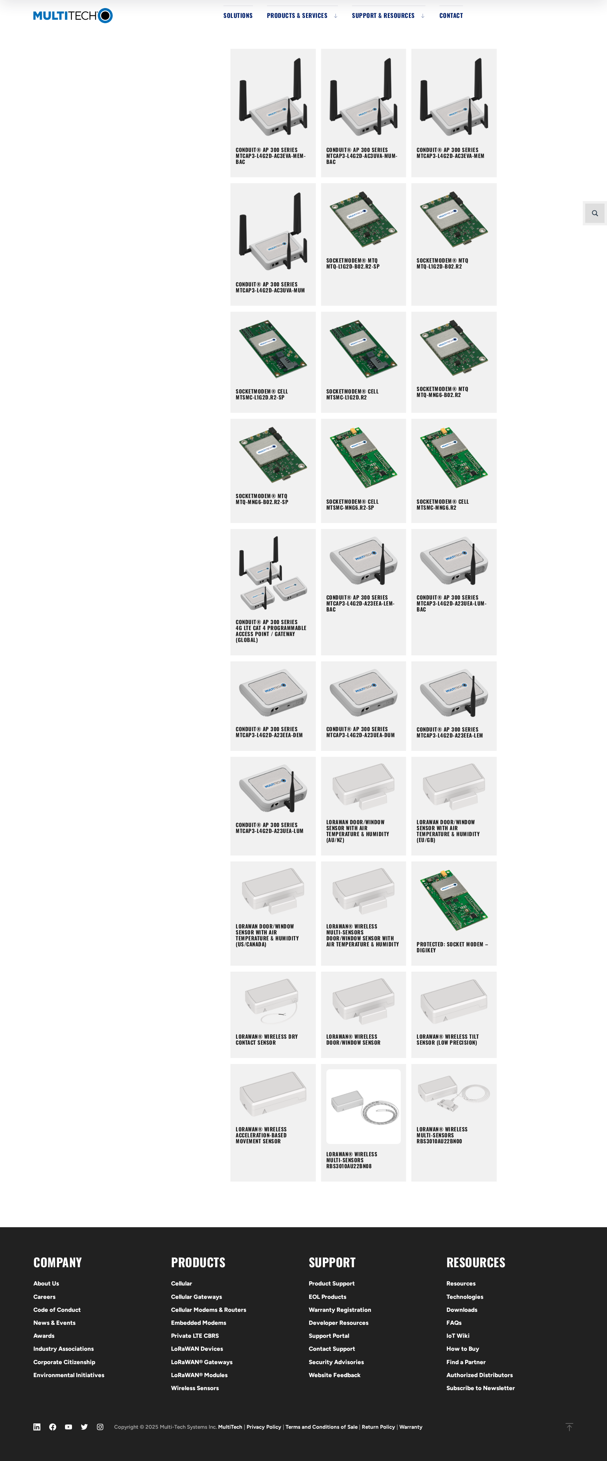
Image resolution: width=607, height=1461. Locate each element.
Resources (461, 1283)
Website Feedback (335, 1375)
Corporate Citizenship (64, 1362)
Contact (451, 15)
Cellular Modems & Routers (208, 1309)
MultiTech (230, 1427)
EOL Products (327, 1296)
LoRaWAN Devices (197, 1348)
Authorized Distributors (479, 1375)
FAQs (454, 1322)
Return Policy (378, 1427)
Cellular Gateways (196, 1296)
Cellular (181, 1283)
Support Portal (329, 1335)
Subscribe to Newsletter (480, 1387)
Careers (44, 1296)
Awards (43, 1335)
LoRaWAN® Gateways (202, 1362)
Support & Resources (383, 15)
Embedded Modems (198, 1322)
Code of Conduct (57, 1309)
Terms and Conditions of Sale (322, 1427)
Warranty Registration (340, 1309)
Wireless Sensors (195, 1387)
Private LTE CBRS (195, 1335)
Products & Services (297, 15)
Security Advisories (336, 1362)
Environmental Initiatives (68, 1375)
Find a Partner (466, 1362)
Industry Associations (63, 1348)
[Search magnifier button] (595, 213)
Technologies (464, 1296)
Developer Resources (338, 1322)
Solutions (238, 15)
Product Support (332, 1283)
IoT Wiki (458, 1335)
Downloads (461, 1309)
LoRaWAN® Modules (199, 1375)
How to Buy (462, 1348)
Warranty (411, 1427)
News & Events (54, 1322)
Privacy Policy (264, 1427)
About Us (46, 1283)
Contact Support (332, 1348)
